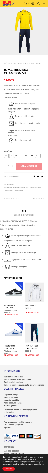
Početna (7, 63)
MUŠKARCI (19, 190)
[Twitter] (39, 177)
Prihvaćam (8, 469)
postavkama (38, 464)
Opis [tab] (24, 211)
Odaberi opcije (11, 315)
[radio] (6, 156)
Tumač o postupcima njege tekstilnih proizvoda (24, 385)
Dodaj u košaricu (29, 166)
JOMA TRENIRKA (36, 63)
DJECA (12, 190)
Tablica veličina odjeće (13, 382)
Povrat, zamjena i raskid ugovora (18, 422)
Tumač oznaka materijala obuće (17, 379)
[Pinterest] (42, 177)
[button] (26, 3)
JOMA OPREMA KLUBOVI (20, 63)
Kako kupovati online (13, 403)
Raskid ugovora (10, 405)
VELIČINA (8, 151)
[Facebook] (35, 177)
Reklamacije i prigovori (13, 425)
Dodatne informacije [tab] (24, 215)
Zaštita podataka (11, 397)
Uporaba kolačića (11, 400)
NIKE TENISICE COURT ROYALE (9, 306)
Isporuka (7, 427)
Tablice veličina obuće (13, 377)
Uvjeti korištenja (11, 395)
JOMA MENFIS (30, 305)
